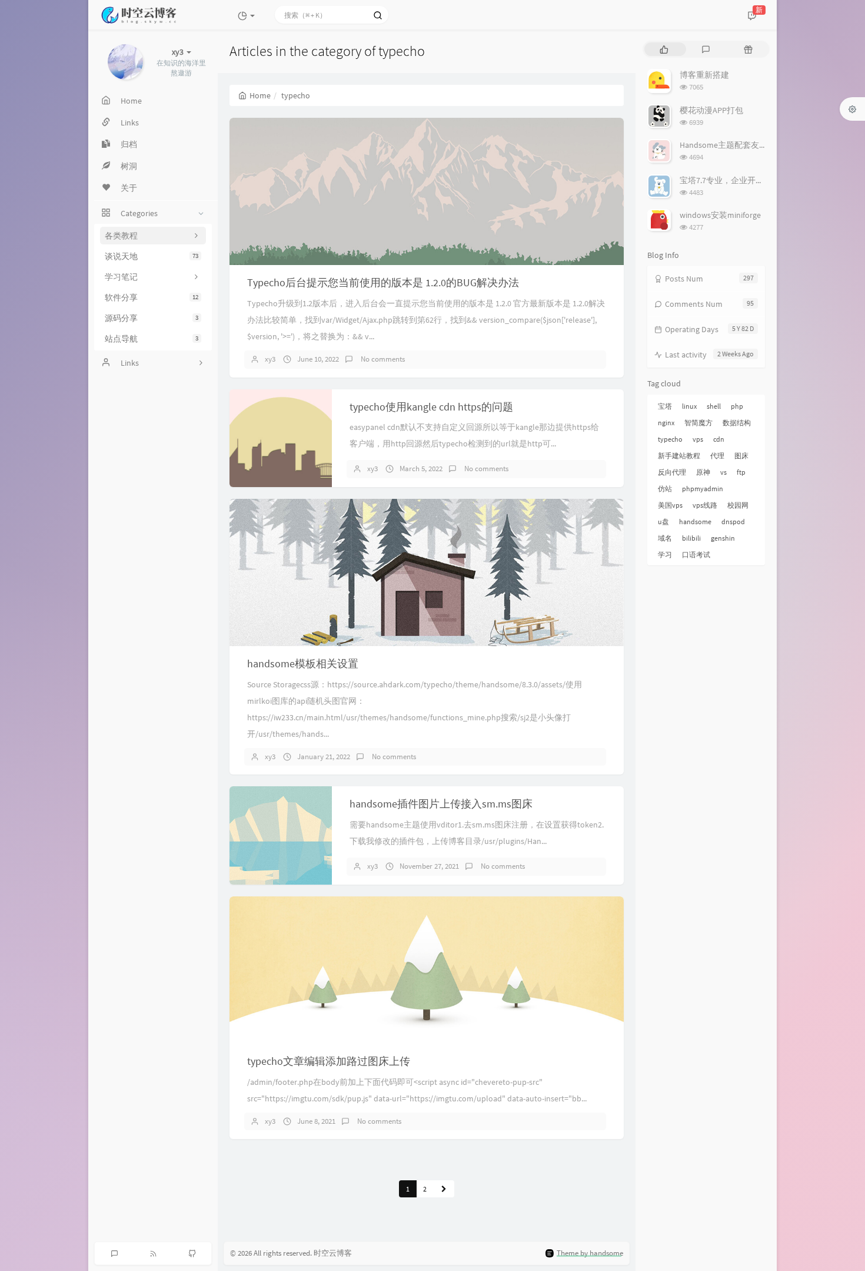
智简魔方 (698, 422)
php (737, 406)
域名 (665, 538)
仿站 (665, 488)
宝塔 (665, 406)
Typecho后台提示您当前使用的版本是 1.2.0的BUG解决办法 (383, 282)
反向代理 (672, 472)
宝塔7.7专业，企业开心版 (726, 180)
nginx (666, 422)
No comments (382, 359)
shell (714, 406)
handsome (695, 521)
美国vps (670, 505)
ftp (741, 472)
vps (698, 439)
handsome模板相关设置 (302, 663)
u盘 (663, 521)
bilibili (691, 538)
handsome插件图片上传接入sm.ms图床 (441, 803)
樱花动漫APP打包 (711, 110)
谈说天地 (151, 256)
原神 (703, 472)
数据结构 (737, 422)
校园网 (737, 505)
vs (723, 472)
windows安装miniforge (720, 215)
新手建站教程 (679, 455)
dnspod (733, 521)
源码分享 (151, 318)
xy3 (270, 359)
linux (689, 406)
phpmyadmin (702, 488)
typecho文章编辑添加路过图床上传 (328, 1061)
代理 (717, 455)
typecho (670, 439)
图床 (741, 455)
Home (260, 95)
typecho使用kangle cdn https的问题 (431, 406)
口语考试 (696, 554)
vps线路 (705, 505)
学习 (665, 554)
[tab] (664, 49)
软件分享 (151, 297)
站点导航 (151, 338)
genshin (723, 538)
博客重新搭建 (704, 74)
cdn (718, 439)
